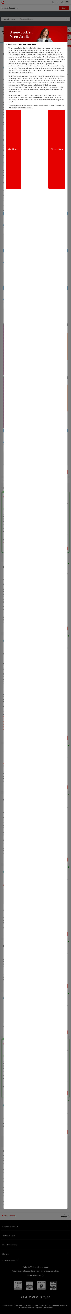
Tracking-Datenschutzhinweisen (23, 107)
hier (28, 55)
